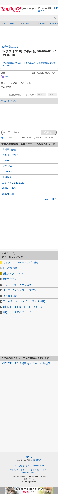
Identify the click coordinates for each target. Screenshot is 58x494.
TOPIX (5, 160)
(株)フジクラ (10, 279)
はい (42, 95)
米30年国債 (8, 194)
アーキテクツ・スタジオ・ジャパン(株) (24, 301)
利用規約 (25, 472)
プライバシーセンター (39, 470)
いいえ (52, 95)
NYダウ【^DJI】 (29, 23)
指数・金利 (14, 23)
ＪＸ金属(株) (10, 295)
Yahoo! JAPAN (39, 466)
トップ (4, 23)
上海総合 (7, 177)
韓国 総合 (7, 166)
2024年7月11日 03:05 (41, 73)
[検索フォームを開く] (55, 18)
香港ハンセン (9, 188)
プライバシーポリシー (19, 470)
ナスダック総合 (10, 155)
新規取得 (37, 460)
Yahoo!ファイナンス (21, 466)
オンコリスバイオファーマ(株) (19, 290)
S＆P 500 (7, 171)
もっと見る (51, 199)
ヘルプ (34, 472)
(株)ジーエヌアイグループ (17, 312)
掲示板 (42, 23)
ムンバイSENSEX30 (13, 182)
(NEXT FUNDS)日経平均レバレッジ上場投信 (26, 363)
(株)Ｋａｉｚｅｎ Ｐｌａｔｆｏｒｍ (23, 306)
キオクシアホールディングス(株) (20, 262)
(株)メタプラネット (13, 273)
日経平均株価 (9, 149)
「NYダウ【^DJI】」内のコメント (18, 137)
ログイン (42, 11)
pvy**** (8, 76)
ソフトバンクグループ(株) (17, 284)
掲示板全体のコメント (45, 137)
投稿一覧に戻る (9, 46)
